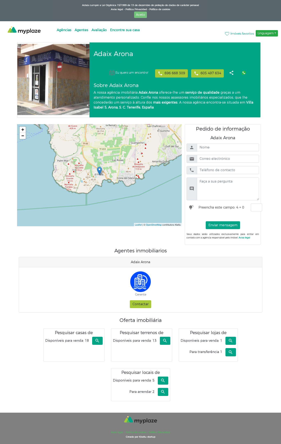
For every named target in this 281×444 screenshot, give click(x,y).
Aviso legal (244, 237)
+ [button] (22, 129)
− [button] (22, 135)
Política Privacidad (159, 432)
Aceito (140, 14)
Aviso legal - (118, 9)
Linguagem (266, 33)
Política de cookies (159, 9)
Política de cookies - (136, 432)
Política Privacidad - (137, 9)
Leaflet (138, 224)
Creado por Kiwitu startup (140, 436)
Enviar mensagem (222, 225)
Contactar (140, 304)
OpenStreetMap (154, 224)
